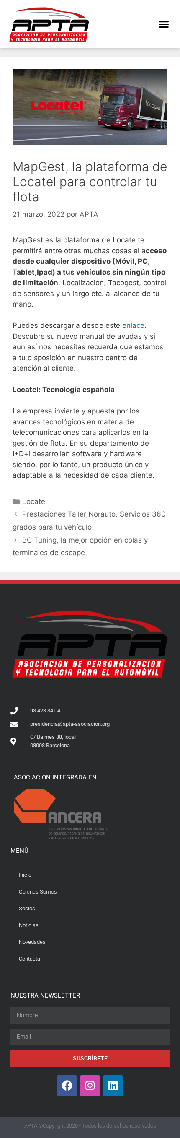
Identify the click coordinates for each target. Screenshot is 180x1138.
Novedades (32, 942)
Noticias (29, 925)
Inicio (25, 875)
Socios (27, 908)
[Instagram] (90, 1085)
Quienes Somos (38, 892)
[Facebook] (67, 1085)
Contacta (29, 959)
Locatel (34, 501)
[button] (164, 24)
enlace (133, 325)
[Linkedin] (113, 1085)
